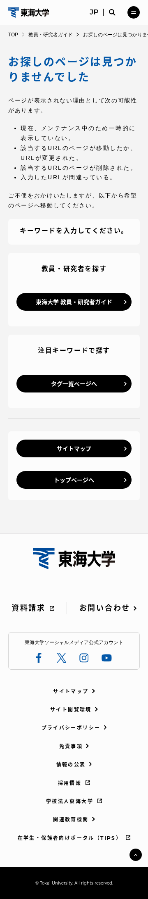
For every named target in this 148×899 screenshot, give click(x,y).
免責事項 (71, 746)
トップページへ (74, 480)
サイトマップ (74, 448)
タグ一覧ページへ (74, 384)
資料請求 (29, 608)
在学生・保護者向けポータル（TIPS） (70, 838)
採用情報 (70, 783)
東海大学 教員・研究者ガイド (74, 302)
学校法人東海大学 (69, 801)
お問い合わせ (104, 608)
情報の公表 (71, 764)
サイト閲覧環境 (71, 709)
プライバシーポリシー (71, 728)
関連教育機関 (70, 819)
